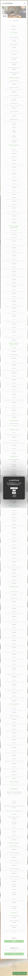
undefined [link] (14, 496)
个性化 (14, 492)
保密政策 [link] (14, 495)
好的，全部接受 (14, 488)
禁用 (14, 490)
